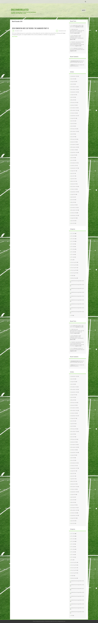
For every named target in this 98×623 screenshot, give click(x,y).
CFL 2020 (73, 246)
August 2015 (73, 218)
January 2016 (73, 204)
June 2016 (73, 199)
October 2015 (73, 212)
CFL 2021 (73, 249)
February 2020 (74, 128)
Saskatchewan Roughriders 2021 (77, 299)
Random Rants (74, 278)
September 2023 (74, 92)
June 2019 (73, 136)
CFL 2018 (73, 241)
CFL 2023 (73, 251)
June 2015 (73, 223)
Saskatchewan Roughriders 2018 (77, 292)
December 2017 (74, 162)
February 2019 (74, 139)
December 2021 (74, 107)
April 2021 (73, 123)
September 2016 (74, 191)
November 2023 (74, 89)
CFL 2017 (73, 238)
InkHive (42, 621)
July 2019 (73, 134)
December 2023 (74, 86)
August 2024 (73, 81)
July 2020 (73, 126)
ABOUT (83, 10)
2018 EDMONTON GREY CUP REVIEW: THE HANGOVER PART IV (30, 28)
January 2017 (73, 183)
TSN (72, 315)
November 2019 (74, 131)
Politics (72, 275)
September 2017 (74, 168)
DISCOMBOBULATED (20, 9)
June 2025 (73, 78)
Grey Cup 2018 (74, 270)
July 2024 (73, 84)
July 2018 (73, 157)
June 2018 (73, 160)
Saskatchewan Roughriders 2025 (77, 311)
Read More (14, 36)
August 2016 (73, 194)
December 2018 (74, 144)
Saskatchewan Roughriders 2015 (77, 280)
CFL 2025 (73, 257)
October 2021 (73, 113)
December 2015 (74, 207)
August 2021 (73, 118)
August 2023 (73, 94)
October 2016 (73, 189)
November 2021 (74, 110)
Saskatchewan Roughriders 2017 (77, 288)
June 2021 (73, 120)
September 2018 (74, 152)
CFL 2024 (73, 254)
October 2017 (73, 165)
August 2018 (73, 155)
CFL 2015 (73, 233)
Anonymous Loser (62, 30)
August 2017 (73, 170)
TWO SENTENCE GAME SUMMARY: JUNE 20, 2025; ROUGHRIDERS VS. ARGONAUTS (76, 37)
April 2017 (73, 178)
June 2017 (73, 176)
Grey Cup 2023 (74, 272)
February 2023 (74, 102)
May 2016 (73, 202)
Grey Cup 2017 (74, 267)
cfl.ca (72, 259)
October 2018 (73, 149)
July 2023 (73, 97)
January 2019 (73, 141)
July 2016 (73, 197)
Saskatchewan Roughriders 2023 (77, 303)
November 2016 (74, 186)
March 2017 (73, 181)
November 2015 (74, 210)
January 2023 (73, 105)
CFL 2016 (73, 236)
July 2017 (73, 173)
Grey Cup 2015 (74, 262)
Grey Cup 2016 (74, 264)
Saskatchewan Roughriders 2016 (77, 284)
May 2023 (73, 99)
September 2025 (74, 76)
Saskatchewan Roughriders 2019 (77, 296)
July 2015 (73, 220)
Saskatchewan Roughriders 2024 (77, 307)
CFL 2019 (73, 243)
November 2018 (74, 147)
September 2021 (74, 115)
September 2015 (74, 215)
